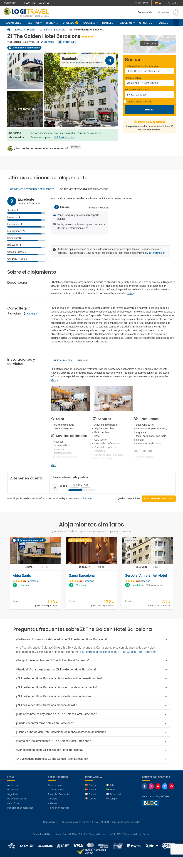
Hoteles (107, 22)
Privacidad (12, 789)
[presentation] (7, 573)
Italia (112, 785)
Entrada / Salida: (133, 78)
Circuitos (145, 22)
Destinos (33, 22)
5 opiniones (78, 62)
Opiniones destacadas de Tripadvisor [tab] (84, 189)
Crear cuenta (145, 12)
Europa (18, 29)
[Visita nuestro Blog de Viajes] (150, 804)
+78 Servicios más (64, 137)
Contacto (10, 3)
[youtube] (157, 786)
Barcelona (59, 29)
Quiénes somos (56, 785)
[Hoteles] (8, 29)
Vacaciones (13, 22)
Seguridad (12, 794)
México (92, 798)
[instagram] (151, 786)
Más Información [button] (155, 252)
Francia (92, 794)
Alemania (93, 789)
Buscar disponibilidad (158, 498)
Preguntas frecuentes (36, 3)
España (31, 29)
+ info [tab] (44, 567)
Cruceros (126, 22)
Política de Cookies (16, 798)
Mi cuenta (163, 12)
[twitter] (164, 786)
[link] (35, 573)
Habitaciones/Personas (137, 89)
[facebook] (144, 786)
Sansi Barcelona (82, 575)
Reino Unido (116, 794)
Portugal (93, 785)
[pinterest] (171, 786)
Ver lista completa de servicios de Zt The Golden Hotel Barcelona (116, 652)
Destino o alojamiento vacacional (141, 66)
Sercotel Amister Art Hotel (146, 575)
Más (130, 293)
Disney (50, 22)
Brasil (112, 789)
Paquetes (89, 22)
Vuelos (163, 22)
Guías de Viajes (56, 789)
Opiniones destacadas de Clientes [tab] (32, 189)
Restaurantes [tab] (63, 360)
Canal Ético (13, 803)
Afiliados (52, 803)
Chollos (68, 22)
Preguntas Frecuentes (59, 794)
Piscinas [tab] (83, 360)
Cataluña (44, 29)
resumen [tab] (28, 567)
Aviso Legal (13, 785)
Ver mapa (49, 41)
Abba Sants (22, 575)
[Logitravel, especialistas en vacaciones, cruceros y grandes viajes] (26, 10)
